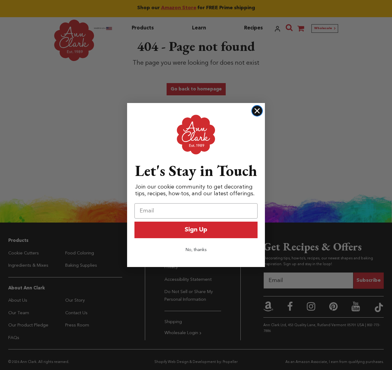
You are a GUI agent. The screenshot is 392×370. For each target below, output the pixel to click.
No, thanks (196, 250)
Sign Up (196, 230)
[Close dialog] (257, 110)
